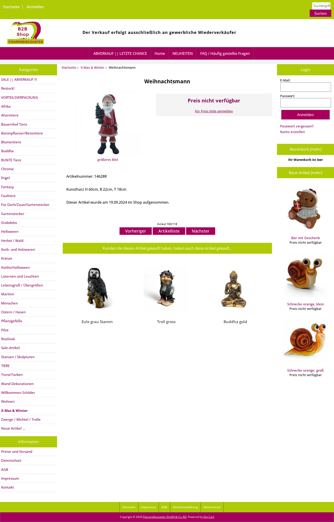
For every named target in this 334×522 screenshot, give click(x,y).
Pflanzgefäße (11, 321)
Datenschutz (11, 460)
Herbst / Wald (12, 240)
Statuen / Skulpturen (18, 357)
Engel (5, 177)
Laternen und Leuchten (20, 276)
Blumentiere (11, 142)
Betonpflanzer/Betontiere (22, 133)
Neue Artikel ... (13, 428)
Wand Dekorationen (17, 383)
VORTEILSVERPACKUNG (19, 97)
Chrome (7, 169)
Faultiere (8, 195)
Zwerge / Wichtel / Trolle (21, 419)
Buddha (7, 151)
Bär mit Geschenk (305, 238)
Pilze (5, 330)
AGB (4, 469)
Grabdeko (9, 222)
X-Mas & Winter (92, 67)
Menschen (9, 303)
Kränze (6, 258)
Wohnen (8, 401)
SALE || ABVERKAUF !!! (19, 79)
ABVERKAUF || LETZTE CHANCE (120, 53)
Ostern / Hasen (13, 312)
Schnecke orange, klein (305, 304)
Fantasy (7, 187)
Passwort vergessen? (297, 126)
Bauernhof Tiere (14, 124)
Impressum (10, 478)
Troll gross (166, 321)
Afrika (6, 106)
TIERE (5, 365)
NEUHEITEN (182, 53)
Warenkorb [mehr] (306, 149)
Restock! (8, 88)
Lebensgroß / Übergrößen (22, 285)
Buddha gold (235, 321)
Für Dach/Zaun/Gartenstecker (25, 204)
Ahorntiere (10, 115)
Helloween (9, 231)
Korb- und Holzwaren (18, 249)
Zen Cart (208, 517)
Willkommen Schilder (18, 392)
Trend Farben (12, 374)
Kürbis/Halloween (15, 267)
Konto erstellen (292, 131)
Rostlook (8, 339)
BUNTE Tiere (11, 160)
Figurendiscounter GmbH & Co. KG (165, 517)
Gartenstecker (12, 213)
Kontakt (7, 487)
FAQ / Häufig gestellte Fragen (225, 53)
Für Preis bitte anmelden (214, 111)
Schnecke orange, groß (305, 370)
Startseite (11, 6)
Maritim (7, 294)
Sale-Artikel (10, 347)
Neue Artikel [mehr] (305, 172)
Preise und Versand (16, 451)
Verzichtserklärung (185, 507)
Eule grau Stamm (97, 321)
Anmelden (35, 6)
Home (160, 53)
